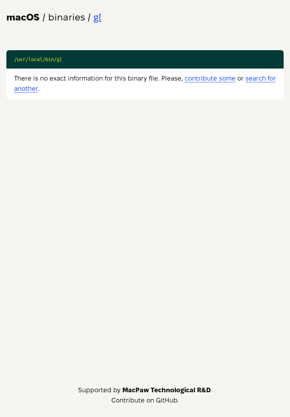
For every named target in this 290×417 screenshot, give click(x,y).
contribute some (210, 78)
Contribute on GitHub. (145, 400)
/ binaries (45, 17)
